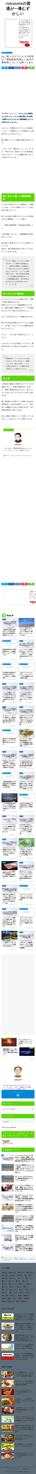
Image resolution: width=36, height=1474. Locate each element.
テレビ (20, 1286)
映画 (21, 1298)
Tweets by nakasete (9, 1127)
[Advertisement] (18, 91)
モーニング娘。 (14, 1292)
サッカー (30, 1284)
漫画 (5, 1301)
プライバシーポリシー (14, 1469)
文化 (16, 1298)
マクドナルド (30, 1289)
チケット (13, 1286)
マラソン (6, 1292)
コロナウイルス (13, 1284)
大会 (5, 1298)
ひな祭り (6, 1278)
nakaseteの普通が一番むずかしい (18, 8)
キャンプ (26, 1281)
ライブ (23, 1292)
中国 (21, 1295)
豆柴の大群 (11, 1301)
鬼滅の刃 (25, 1301)
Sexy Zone (22, 1272)
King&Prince (13, 1272)
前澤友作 (27, 1295)
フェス (22, 1289)
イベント (12, 1281)
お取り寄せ (6, 1275)
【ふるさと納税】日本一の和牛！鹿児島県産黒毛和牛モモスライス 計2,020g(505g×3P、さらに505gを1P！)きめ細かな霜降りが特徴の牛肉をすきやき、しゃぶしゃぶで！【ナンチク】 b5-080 (25, 29)
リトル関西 (6, 1295)
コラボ (5, 1284)
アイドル (22, 1278)
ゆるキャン (13, 1278)
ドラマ (26, 1286)
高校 (19, 1301)
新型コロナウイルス (7, 52)
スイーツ (6, 1286)
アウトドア (29, 1278)
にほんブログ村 (7, 1143)
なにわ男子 (28, 1275)
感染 (10, 1298)
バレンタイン (14, 1289)
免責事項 (25, 1469)
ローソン (14, 1295)
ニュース (6, 1289)
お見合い (21, 1275)
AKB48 (5, 1272)
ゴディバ (23, 1284)
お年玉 (13, 1275)
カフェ (19, 1281)
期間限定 (28, 1298)
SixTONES (30, 1272)
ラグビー (30, 1292)
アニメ (5, 1281)
